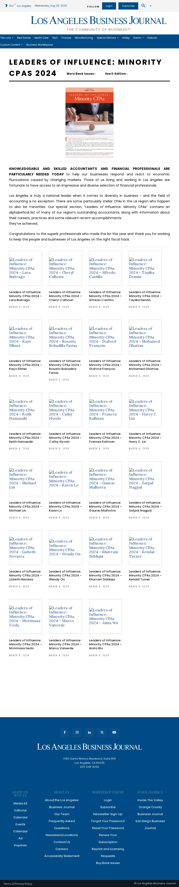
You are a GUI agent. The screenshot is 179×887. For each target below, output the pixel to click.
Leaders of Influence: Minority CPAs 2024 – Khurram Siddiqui (105, 575)
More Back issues (81, 74)
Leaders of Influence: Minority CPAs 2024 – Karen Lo (65, 506)
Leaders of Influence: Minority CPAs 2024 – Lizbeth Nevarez (25, 575)
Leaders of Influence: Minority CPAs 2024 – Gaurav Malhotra (105, 506)
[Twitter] (102, 732)
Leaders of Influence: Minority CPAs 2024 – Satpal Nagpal (145, 506)
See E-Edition (116, 74)
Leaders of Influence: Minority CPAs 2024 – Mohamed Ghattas (145, 365)
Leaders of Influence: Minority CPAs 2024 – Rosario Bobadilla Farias (65, 367)
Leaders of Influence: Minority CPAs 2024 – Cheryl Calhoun (65, 296)
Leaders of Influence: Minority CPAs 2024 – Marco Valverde (65, 644)
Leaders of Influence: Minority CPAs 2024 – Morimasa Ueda (25, 644)
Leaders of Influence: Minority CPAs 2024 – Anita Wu (105, 644)
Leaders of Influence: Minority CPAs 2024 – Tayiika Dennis (145, 296)
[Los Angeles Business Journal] (89, 746)
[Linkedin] (89, 732)
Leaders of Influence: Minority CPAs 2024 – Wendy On (65, 575)
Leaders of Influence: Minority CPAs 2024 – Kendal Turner (145, 575)
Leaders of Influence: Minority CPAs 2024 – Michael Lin (25, 506)
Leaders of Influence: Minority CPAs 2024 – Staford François (105, 365)
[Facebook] (64, 732)
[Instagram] (77, 732)
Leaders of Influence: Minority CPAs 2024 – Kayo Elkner (25, 365)
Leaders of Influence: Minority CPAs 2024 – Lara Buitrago (25, 296)
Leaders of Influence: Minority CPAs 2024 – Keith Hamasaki (25, 438)
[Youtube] (114, 732)
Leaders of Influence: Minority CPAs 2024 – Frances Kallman (105, 438)
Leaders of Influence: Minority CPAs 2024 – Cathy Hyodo (65, 438)
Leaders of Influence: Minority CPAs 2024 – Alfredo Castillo (105, 296)
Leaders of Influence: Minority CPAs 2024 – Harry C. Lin (145, 438)
